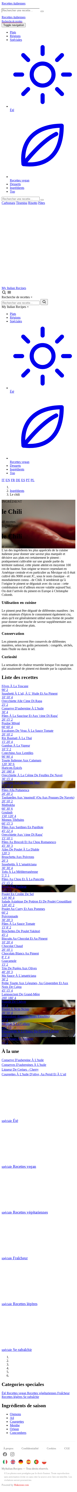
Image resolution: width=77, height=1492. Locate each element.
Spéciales (16, 39)
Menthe (15, 1425)
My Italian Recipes (14, 288)
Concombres (18, 1432)
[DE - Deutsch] (20, 1462)
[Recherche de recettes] (4, 293)
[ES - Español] (28, 1462)
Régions (15, 36)
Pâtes (41, 203)
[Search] (42, 199)
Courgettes (17, 1421)
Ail (12, 1418)
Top (12, 191)
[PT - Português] (36, 1462)
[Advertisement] (38, 245)
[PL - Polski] (44, 1462)
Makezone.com (21, 1485)
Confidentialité (30, 1448)
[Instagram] (12, 1454)
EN (8, 480)
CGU (67, 1448)
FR (13, 480)
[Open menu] (9, 293)
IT (3, 480)
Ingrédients (17, 188)
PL (32, 480)
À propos (8, 1448)
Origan (14, 1429)
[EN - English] (13, 1462)
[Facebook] (5, 1454)
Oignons (15, 1414)
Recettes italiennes (13, 3)
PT (28, 480)
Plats (13, 32)
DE (18, 480)
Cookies (51, 1448)
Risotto (32, 203)
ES (23, 480)
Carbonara (8, 203)
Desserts (15, 184)
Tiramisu (21, 203)
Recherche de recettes (12, 21)
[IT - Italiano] (5, 1462)
